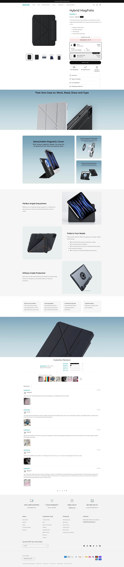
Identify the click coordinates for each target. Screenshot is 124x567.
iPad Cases (65, 522)
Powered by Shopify (31, 563)
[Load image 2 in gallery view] (36, 57)
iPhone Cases (66, 525)
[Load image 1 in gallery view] (29, 57)
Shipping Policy (46, 530)
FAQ (43, 522)
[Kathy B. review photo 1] (27, 442)
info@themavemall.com (89, 522)
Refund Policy (46, 532)
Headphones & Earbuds (68, 532)
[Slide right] (64, 57)
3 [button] (62, 490)
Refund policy (38, 563)
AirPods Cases (66, 527)
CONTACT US (72, 507)
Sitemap (24, 530)
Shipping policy (60, 563)
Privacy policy (45, 563)
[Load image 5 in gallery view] (59, 57)
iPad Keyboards (66, 520)
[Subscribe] (46, 545)
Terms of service (53, 563)
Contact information (68, 563)
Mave (26, 563)
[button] (46, 4)
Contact (44, 537)
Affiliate (44, 527)
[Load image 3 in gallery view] (44, 57)
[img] (27, 390)
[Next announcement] (101, 1)
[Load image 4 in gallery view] (51, 57)
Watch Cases (66, 530)
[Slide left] (24, 57)
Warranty (45, 535)
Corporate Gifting (27, 527)
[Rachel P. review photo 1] (27, 482)
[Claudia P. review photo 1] (27, 401)
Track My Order (46, 520)
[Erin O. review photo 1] (27, 422)
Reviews (24, 522)
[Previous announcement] (23, 1)
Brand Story (25, 520)
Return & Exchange (47, 525)
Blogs (24, 525)
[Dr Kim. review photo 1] (27, 461)
